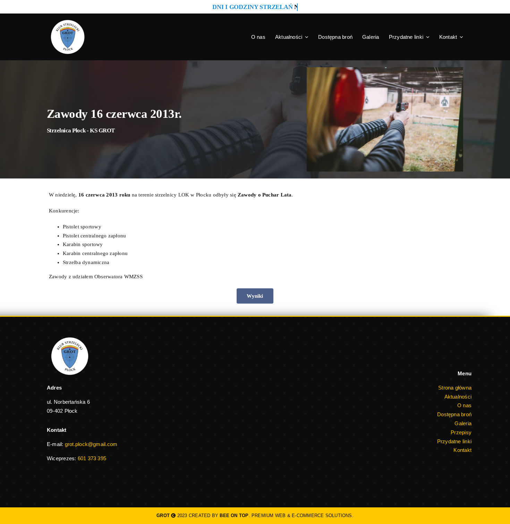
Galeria (462, 423)
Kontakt (462, 450)
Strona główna (454, 388)
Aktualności (457, 397)
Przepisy (461, 432)
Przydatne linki (454, 441)
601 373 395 (92, 458)
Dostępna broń (454, 414)
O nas (464, 405)
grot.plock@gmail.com (91, 444)
